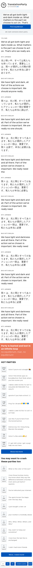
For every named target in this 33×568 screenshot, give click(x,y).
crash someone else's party (17, 32)
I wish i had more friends (17, 547)
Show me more (16, 452)
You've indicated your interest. (20, 490)
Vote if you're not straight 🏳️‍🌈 (19, 369)
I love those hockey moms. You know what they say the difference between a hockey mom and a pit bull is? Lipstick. (19, 479)
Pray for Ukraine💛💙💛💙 (18, 403)
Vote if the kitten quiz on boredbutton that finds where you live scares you (19, 378)
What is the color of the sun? (19, 469)
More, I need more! (16, 555)
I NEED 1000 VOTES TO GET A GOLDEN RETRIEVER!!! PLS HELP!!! (19, 387)
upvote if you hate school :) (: (19, 395)
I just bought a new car (17, 506)
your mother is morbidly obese (20, 515)
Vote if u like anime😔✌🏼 (17, 436)
